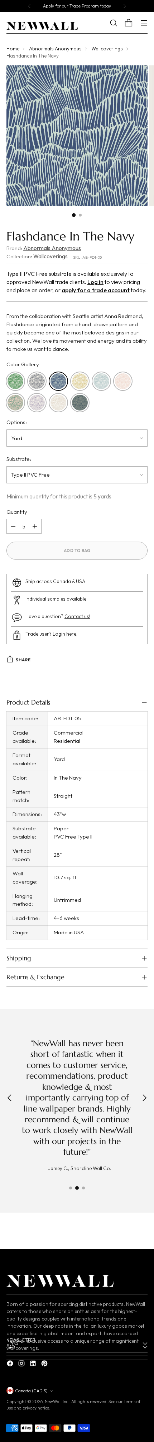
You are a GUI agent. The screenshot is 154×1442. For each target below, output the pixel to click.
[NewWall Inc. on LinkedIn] (33, 1364)
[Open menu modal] (143, 23)
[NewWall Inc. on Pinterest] (45, 1364)
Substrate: (18, 459)
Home (12, 48)
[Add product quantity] (34, 526)
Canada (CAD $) (31, 1390)
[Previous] (29, 6)
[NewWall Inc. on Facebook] (10, 1364)
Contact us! (77, 616)
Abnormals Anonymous (55, 48)
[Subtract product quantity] (13, 526)
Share (23, 659)
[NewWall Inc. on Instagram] (22, 1364)
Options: (16, 422)
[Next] (125, 6)
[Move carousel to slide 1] (70, 1188)
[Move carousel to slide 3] (83, 1188)
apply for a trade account (96, 290)
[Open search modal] (118, 23)
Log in (95, 281)
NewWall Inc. (57, 1401)
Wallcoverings (107, 48)
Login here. (65, 634)
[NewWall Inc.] (42, 26)
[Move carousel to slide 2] (77, 1188)
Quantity (16, 511)
